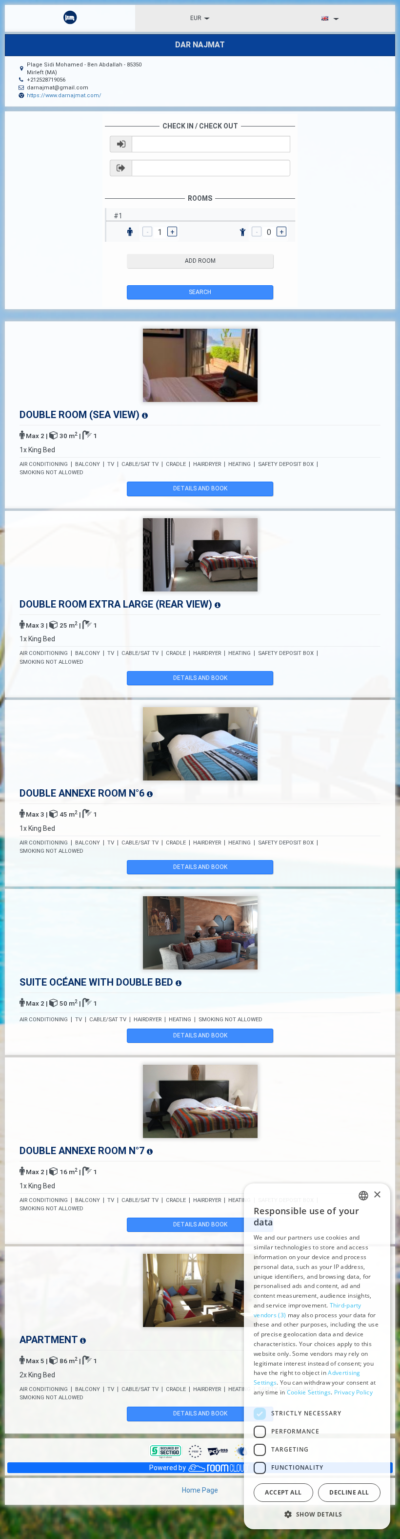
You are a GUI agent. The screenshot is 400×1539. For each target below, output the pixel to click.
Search (200, 292)
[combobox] (363, 1196)
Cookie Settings (309, 1392)
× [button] (376, 1195)
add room (200, 260)
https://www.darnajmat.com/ (64, 95)
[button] (317, 1513)
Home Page (200, 1490)
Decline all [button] (349, 1492)
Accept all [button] (283, 1492)
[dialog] (317, 1356)
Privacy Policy (353, 1392)
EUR (195, 18)
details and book (200, 488)
